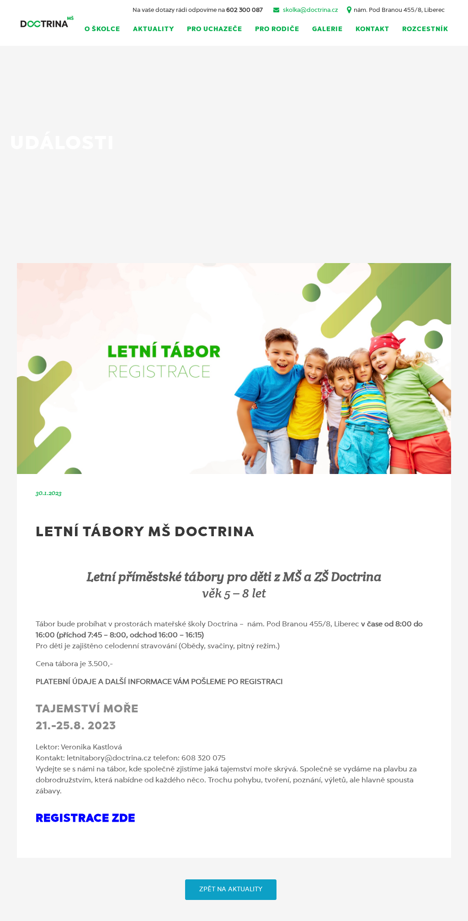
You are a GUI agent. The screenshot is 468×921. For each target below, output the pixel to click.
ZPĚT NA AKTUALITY (230, 889)
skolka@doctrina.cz (310, 10)
